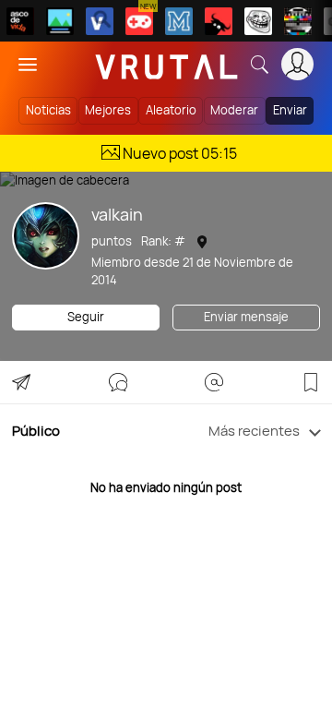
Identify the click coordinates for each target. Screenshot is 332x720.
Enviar (290, 110)
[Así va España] (218, 21)
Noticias (48, 110)
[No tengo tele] (298, 21)
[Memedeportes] (179, 21)
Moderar (234, 110)
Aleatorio (171, 110)
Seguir (85, 316)
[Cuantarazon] (60, 21)
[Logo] (167, 64)
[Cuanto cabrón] (258, 21)
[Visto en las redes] (99, 21)
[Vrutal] (139, 21)
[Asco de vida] (20, 21)
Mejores (108, 110)
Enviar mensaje (246, 316)
